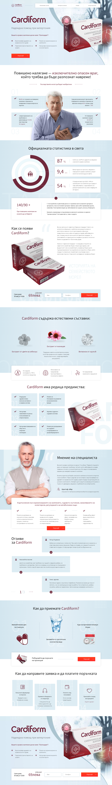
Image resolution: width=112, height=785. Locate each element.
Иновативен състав (44, 5)
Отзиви (77, 5)
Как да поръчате (92, 5)
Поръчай (21, 56)
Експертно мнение (62, 5)
